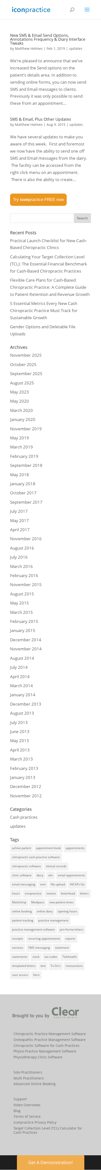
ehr (50, 875)
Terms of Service (27, 1116)
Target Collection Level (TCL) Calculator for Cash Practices (47, 1130)
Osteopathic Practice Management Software (49, 1039)
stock (35, 957)
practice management (53, 920)
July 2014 (19, 667)
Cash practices (24, 817)
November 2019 (26, 429)
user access (20, 975)
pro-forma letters (71, 929)
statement (62, 948)
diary (40, 875)
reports (70, 938)
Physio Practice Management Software (44, 1051)
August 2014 (22, 658)
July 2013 (19, 722)
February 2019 (24, 456)
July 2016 (19, 557)
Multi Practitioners (28, 1078)
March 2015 (21, 612)
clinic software (22, 875)
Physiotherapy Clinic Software (37, 1057)
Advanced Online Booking (34, 1083)
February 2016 (24, 575)
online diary (45, 911)
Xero (36, 975)
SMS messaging (39, 948)
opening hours (67, 911)
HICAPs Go (77, 884)
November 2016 (26, 538)
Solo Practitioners (27, 1072)
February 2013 (24, 768)
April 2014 (20, 676)
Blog (17, 1110)
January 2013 (22, 777)
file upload (58, 884)
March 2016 (21, 566)
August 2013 (22, 713)
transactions (74, 966)
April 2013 (20, 750)
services (17, 948)
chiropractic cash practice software (36, 857)
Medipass (37, 902)
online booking (22, 911)
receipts (17, 938)
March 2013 (21, 759)
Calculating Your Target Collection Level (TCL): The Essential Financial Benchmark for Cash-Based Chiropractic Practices (48, 264)
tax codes (50, 957)
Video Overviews (26, 1105)
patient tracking (22, 920)
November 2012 (26, 796)
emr (43, 884)
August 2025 (22, 383)
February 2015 (24, 621)
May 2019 (19, 438)
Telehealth (69, 957)
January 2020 (22, 419)
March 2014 (21, 685)
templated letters (24, 966)
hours (16, 893)
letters (84, 893)
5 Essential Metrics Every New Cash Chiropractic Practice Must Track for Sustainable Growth (43, 310)
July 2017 (19, 511)
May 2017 (19, 520)
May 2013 (19, 740)
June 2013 (19, 731)
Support (20, 1099)
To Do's (55, 966)
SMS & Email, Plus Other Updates (40, 119)
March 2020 (21, 410)
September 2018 (26, 465)
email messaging (23, 884)
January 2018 (22, 483)
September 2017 (26, 502)
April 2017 (20, 529)
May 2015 (19, 603)
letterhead (68, 893)
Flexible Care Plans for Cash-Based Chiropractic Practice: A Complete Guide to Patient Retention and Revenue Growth (50, 287)
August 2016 (22, 548)
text (43, 966)
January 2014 (22, 694)
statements (19, 957)
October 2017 (23, 493)
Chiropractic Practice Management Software (49, 1033)
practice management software (33, 929)
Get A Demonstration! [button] (50, 1162)
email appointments (71, 875)
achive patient (21, 848)
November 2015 (26, 584)
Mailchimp (19, 902)
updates (75, 48)
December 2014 (25, 640)
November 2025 (26, 355)
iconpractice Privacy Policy (34, 1122)
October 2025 (23, 364)
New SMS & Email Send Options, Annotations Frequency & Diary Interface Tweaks (47, 39)
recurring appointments (44, 938)
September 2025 (26, 373)
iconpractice (33, 893)
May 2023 (19, 392)
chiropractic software (26, 866)
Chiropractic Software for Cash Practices (46, 1045)
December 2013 (25, 704)
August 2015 (22, 594)
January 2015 (22, 630)
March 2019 (21, 447)
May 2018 (19, 474)
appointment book (48, 848)
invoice (51, 893)
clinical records (56, 866)
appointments (75, 848)
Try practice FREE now (38, 199)
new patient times (61, 902)
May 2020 (19, 401)
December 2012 (25, 786)
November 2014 (26, 649)
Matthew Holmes (29, 48)
